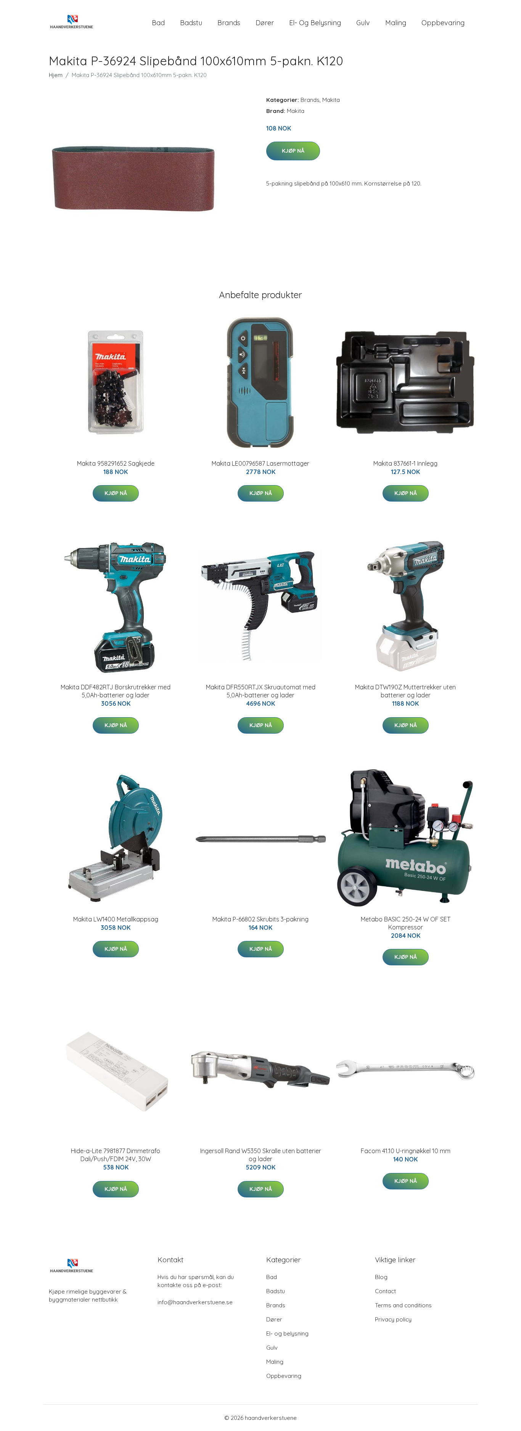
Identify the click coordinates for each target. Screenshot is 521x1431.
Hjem (56, 75)
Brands (228, 22)
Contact (385, 1291)
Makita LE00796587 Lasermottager (260, 463)
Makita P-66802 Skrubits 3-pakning (260, 919)
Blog (381, 1277)
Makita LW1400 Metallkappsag (115, 919)
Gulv (363, 22)
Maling (395, 22)
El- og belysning (315, 22)
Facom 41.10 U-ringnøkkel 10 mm (405, 1151)
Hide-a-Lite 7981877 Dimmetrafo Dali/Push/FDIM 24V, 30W (115, 1155)
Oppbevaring (443, 22)
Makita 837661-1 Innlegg (405, 463)
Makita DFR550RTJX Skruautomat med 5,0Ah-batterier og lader (260, 691)
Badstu (191, 22)
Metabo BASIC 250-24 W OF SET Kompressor (405, 923)
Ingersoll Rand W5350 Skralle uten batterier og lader (260, 1155)
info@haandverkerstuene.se (195, 1302)
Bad (158, 22)
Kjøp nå (293, 150)
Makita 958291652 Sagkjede (115, 463)
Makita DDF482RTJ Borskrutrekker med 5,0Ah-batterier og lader (115, 691)
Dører (265, 22)
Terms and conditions (403, 1305)
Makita (331, 99)
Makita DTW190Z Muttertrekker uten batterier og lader (405, 691)
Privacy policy (393, 1319)
